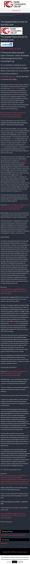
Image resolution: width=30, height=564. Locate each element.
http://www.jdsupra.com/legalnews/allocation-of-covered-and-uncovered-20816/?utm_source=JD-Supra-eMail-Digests (14, 291)
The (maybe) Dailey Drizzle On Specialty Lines (13, 535)
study (12, 138)
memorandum (15, 88)
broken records (13, 323)
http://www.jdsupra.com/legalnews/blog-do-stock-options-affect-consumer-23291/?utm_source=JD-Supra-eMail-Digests (15, 207)
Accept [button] (14, 561)
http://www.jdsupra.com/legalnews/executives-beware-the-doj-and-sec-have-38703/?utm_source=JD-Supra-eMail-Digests (13, 114)
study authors (23, 160)
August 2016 (4, 543)
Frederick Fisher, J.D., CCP (11, 49)
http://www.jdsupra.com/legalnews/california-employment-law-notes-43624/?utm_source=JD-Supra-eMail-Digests (14, 515)
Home (8, 13)
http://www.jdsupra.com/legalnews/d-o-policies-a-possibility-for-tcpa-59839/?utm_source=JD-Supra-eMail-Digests (14, 373)
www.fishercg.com (8, 76)
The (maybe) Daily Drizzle (17, 13)
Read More (20, 561)
